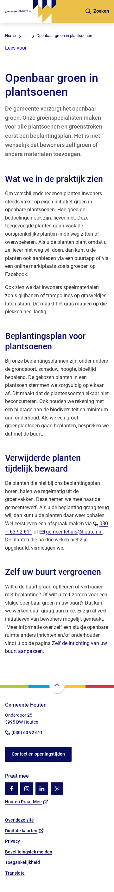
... (26, 35)
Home (10, 35)
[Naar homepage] (42, 11)
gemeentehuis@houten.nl (74, 532)
